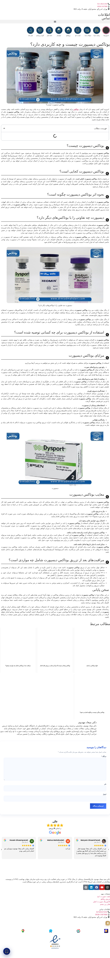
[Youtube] (102, 887)
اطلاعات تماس (104, 16)
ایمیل (104, 794)
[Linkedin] (91, 887)
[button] (55, 21)
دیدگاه (103, 756)
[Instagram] (107, 887)
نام (105, 784)
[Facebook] (96, 887)
